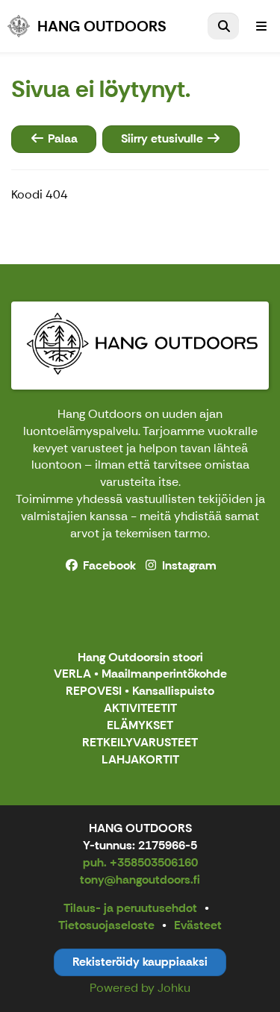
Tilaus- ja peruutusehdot (130, 908)
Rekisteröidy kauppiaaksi (140, 961)
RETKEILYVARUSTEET (140, 743)
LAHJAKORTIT (140, 760)
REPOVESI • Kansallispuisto (140, 691)
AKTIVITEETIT (140, 709)
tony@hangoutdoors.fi (140, 879)
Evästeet (198, 925)
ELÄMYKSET (140, 726)
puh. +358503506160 (140, 862)
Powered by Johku (140, 988)
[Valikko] (261, 26)
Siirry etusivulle (163, 138)
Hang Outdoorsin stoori (140, 658)
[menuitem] (223, 26)
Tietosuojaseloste (106, 925)
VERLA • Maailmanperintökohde (140, 674)
